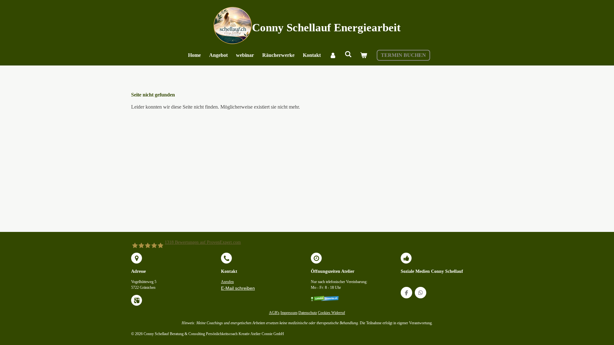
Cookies (324, 313)
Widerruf (338, 313)
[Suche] (348, 54)
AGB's (274, 313)
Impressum (288, 313)
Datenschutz (307, 313)
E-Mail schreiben (238, 288)
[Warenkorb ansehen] (363, 55)
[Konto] (332, 55)
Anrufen (227, 282)
